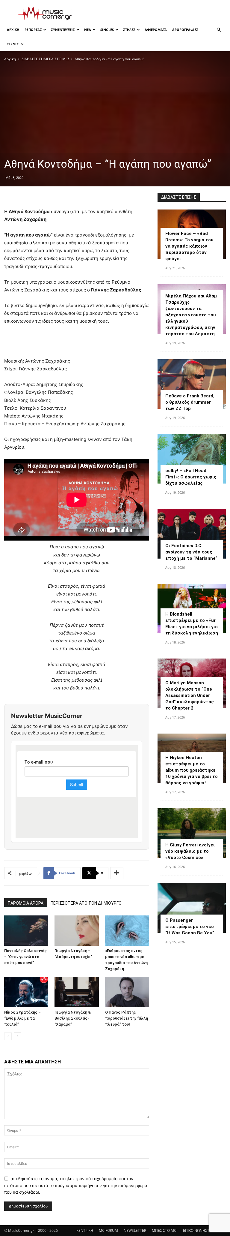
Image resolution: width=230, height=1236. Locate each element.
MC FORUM (108, 1230)
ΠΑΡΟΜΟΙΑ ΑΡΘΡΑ (25, 903)
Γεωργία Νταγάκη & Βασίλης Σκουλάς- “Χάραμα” (73, 1018)
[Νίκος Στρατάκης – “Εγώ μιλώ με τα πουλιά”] (26, 992)
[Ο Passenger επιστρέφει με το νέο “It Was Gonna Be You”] (192, 908)
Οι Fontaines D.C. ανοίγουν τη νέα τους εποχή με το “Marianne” (191, 552)
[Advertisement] (155, 14)
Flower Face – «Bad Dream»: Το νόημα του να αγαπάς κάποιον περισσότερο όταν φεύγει (189, 246)
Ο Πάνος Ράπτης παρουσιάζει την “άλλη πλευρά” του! (126, 1018)
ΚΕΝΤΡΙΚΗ (84, 1230)
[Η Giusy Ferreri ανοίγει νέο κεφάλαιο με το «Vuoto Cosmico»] (192, 833)
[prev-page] (8, 1036)
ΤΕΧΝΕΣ (13, 44)
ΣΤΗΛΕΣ (129, 29)
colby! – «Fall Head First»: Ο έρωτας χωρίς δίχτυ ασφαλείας (191, 477)
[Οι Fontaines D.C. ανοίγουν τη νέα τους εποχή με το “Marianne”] (192, 533)
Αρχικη (13, 29)
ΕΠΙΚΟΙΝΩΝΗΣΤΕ (197, 1230)
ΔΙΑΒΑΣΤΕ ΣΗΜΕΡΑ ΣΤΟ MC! (45, 59)
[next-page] (17, 1036)
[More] (116, 873)
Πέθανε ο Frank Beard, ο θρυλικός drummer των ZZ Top (189, 402)
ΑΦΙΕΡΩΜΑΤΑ (156, 29)
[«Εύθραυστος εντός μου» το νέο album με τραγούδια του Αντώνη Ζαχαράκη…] (127, 930)
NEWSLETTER (135, 1230)
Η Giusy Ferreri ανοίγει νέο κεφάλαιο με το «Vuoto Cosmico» (190, 851)
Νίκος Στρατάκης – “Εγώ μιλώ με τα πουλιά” (22, 1018)
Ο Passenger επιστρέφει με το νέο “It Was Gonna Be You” (189, 927)
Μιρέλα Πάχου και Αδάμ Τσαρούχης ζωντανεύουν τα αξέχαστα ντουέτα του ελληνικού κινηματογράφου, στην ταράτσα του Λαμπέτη (191, 314)
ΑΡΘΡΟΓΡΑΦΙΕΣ (185, 29)
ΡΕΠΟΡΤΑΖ (33, 29)
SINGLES (107, 29)
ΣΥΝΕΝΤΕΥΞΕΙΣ (63, 29)
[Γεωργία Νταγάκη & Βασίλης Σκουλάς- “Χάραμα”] (77, 992)
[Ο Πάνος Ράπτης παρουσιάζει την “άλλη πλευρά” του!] (127, 992)
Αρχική (10, 59)
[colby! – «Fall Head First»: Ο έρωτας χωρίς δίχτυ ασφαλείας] (192, 459)
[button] (218, 30)
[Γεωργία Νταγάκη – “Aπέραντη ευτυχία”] (77, 930)
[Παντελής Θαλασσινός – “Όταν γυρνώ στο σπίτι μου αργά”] (26, 930)
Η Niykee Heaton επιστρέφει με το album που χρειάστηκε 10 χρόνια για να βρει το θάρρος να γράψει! (191, 770)
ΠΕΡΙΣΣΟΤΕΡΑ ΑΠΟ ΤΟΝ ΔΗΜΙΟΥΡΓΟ (86, 903)
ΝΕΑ (87, 29)
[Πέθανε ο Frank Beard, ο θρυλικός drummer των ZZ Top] (192, 384)
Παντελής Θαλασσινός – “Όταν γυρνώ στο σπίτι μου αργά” (25, 956)
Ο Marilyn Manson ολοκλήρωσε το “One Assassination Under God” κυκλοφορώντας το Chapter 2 (189, 695)
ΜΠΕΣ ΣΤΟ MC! (164, 1230)
